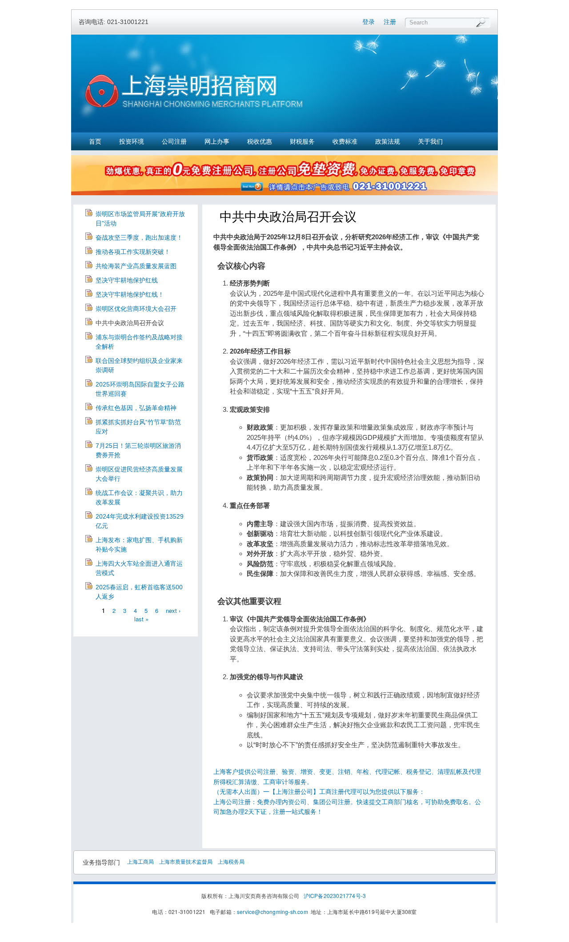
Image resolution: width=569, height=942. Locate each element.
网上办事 (216, 141)
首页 (95, 141)
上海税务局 (231, 861)
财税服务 (302, 141)
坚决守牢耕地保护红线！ (130, 294)
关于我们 (430, 141)
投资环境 (131, 141)
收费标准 (345, 141)
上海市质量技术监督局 (185, 861)
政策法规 (387, 141)
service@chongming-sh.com (272, 911)
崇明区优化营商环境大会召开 (136, 308)
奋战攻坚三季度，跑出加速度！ (139, 237)
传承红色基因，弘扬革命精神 (136, 407)
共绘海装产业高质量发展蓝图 (136, 266)
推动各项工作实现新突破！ (133, 251)
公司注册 (174, 141)
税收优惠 (259, 141)
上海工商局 (140, 861)
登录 (368, 21)
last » (141, 619)
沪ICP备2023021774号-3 (335, 895)
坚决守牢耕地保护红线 (127, 280)
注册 (390, 21)
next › (173, 610)
